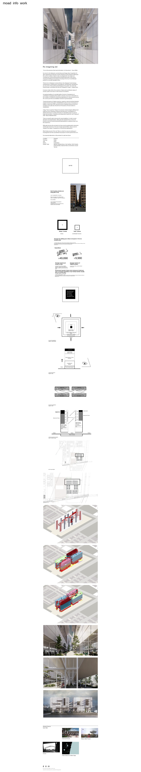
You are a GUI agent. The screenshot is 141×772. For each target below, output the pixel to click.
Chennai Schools (66, 738)
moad (7, 3)
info (15, 3)
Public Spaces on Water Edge (69, 755)
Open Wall (45, 727)
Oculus (44, 753)
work (23, 3)
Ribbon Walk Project (86, 738)
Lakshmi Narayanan (57, 769)
